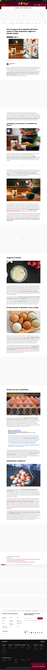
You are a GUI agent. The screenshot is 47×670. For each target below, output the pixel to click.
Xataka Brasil (4, 660)
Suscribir (40, 618)
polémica (20, 564)
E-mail (45, 5)
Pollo (3, 623)
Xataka (3, 646)
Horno (39, 23)
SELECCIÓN (25, 7)
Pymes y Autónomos (41, 648)
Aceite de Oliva (12, 23)
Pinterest (35, 632)
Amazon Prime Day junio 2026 (4, 627)
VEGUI (30, 7)
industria (15, 564)
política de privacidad (36, 620)
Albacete (17, 23)
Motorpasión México (29, 660)
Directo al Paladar (22, 647)
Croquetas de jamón (36, 610)
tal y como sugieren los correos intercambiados (24, 350)
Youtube (39, 5)
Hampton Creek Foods (27, 170)
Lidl (8, 23)
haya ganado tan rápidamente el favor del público (16, 208)
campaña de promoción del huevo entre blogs (16, 500)
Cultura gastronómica (19, 621)
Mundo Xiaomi (4, 653)
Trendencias (35, 646)
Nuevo (3, 5)
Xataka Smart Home (4, 651)
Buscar (6, 5)
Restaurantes (19, 623)
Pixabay (18, 556)
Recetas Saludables (11, 624)
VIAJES (21, 7)
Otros (12, 564)
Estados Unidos (26, 564)
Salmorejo (22, 610)
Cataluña (36, 23)
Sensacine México (16, 660)
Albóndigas (21, 23)
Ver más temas (5, 631)
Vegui (18, 617)
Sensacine (16, 646)
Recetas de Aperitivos (11, 621)
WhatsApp (35, 5)
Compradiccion (35, 649)
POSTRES (17, 7)
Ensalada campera (28, 610)
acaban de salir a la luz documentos (18, 337)
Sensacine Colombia (16, 662)
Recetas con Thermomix (4, 618)
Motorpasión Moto (29, 648)
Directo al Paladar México (23, 660)
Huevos (31, 564)
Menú (1, 5)
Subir (42, 641)
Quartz (9, 557)
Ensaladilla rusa (13, 610)
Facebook (43, 5)
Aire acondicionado (27, 23)
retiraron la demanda (33, 303)
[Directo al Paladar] (23, 3)
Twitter (15, 37)
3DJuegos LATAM (9, 660)
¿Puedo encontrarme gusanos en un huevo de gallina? (25, 561)
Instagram (41, 5)
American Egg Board (28, 341)
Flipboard (16, 37)
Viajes (3, 620)
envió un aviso (22, 424)
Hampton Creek (14, 556)
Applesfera (4, 649)
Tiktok (37, 5)
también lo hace (24, 115)
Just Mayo (8, 154)
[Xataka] (0, 0)
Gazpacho (18, 610)
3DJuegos (9, 646)
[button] (12, 63)
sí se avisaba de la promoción (26, 505)
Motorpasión (29, 646)
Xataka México (4, 659)
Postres (11, 617)
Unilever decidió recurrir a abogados (25, 288)
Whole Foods (36, 450)
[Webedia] (5, 641)
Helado (32, 23)
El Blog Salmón (42, 646)
